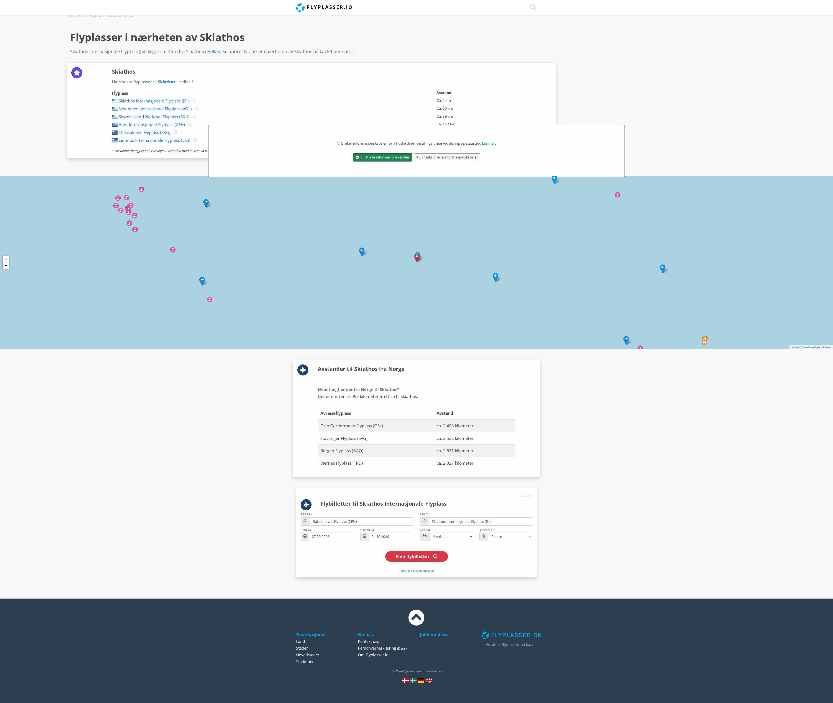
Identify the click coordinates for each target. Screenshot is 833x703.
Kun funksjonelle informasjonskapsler (447, 157)
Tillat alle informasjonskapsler (384, 157)
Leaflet (794, 347)
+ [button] (6, 259)
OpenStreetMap (810, 347)
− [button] (6, 265)
